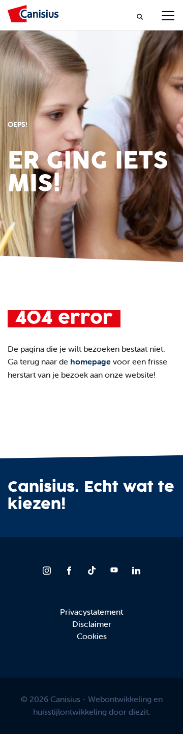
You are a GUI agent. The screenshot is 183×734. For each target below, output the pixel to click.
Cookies (92, 636)
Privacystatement (91, 612)
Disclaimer (91, 624)
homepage (90, 361)
